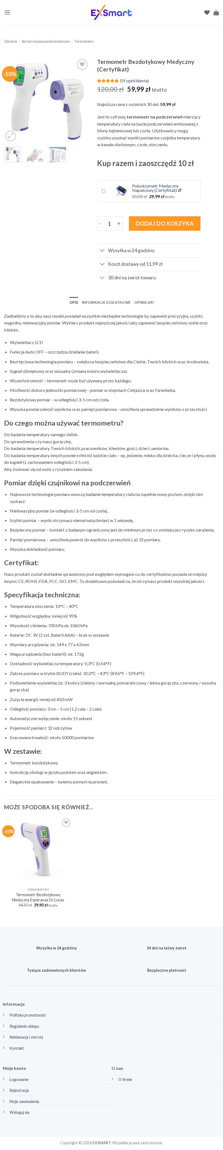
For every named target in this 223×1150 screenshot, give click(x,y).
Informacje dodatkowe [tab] (106, 302)
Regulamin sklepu (24, 1026)
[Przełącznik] (102, 251)
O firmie (125, 1079)
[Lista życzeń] (207, 12)
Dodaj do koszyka (165, 223)
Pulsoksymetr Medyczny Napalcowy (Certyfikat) (155, 188)
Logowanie (19, 1079)
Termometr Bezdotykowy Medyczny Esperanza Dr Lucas (38, 897)
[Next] (80, 100)
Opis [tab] (73, 302)
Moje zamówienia (24, 1101)
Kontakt (17, 1048)
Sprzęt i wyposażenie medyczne (46, 41)
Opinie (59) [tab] (144, 302)
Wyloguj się (20, 1112)
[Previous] (12, 100)
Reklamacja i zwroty (26, 1037)
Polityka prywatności (28, 1015)
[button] (7, 12)
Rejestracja (19, 1090)
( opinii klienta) (134, 80)
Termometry (84, 41)
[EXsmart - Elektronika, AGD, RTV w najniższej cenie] (111, 12)
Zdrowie (10, 41)
